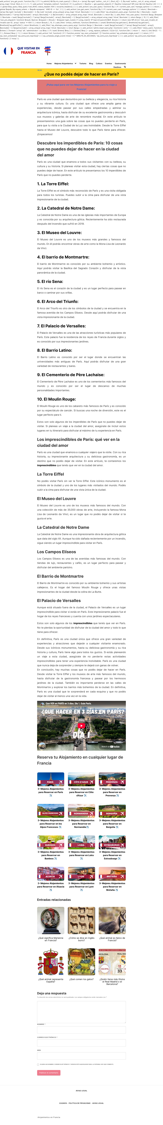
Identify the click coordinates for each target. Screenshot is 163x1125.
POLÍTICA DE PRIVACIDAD (79, 1103)
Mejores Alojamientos (63, 63)
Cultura (99, 63)
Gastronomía (120, 63)
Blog (91, 63)
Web (39, 1050)
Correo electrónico (47, 1037)
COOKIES (63, 1103)
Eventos (108, 63)
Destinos (117, 67)
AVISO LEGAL (81, 1091)
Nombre (41, 1024)
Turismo (82, 63)
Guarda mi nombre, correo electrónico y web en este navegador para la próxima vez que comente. (77, 1064)
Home (49, 63)
